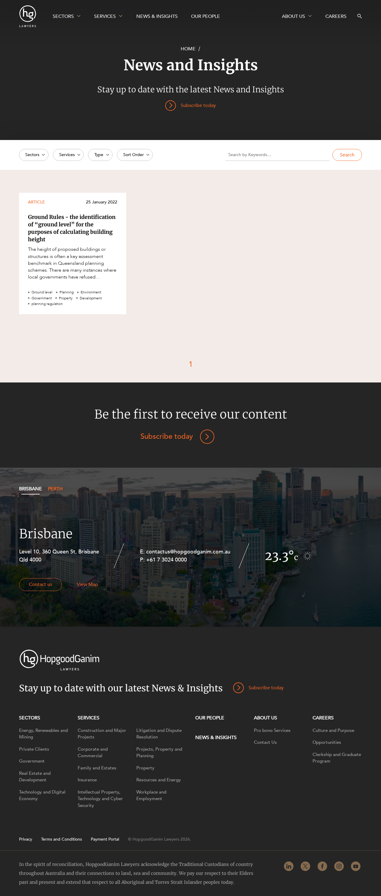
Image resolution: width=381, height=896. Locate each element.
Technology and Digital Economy (42, 795)
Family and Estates (97, 768)
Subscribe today (166, 436)
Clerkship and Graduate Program (337, 758)
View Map (87, 584)
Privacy (25, 839)
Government (32, 761)
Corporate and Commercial (93, 752)
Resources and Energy (158, 780)
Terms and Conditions (61, 839)
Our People (209, 718)
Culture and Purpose (333, 730)
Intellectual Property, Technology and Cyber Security (100, 798)
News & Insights (216, 737)
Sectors (29, 718)
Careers (323, 718)
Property (145, 768)
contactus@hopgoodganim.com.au (188, 552)
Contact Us (265, 742)
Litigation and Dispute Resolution (159, 733)
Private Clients (34, 749)
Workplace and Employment (151, 795)
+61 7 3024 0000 (166, 560)
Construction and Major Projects (102, 733)
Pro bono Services (272, 730)
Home (188, 48)
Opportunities (327, 742)
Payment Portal (105, 839)
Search (347, 155)
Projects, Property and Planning (159, 752)
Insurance (87, 780)
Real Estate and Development (35, 776)
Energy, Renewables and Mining (43, 733)
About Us (265, 718)
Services (88, 718)
